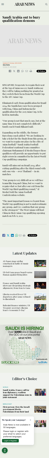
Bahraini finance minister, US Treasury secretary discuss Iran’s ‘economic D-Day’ (16, 307)
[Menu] (2, 4)
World (5, 387)
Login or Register (10, 441)
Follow (42, 71)
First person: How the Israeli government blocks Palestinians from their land (16, 409)
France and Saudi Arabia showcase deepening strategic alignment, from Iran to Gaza (17, 285)
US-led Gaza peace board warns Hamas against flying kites (17, 273)
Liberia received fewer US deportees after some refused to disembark (16, 296)
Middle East (7, 404)
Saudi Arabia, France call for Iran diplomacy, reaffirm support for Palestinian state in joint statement (17, 393)
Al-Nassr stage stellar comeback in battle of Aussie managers (15, 263)
